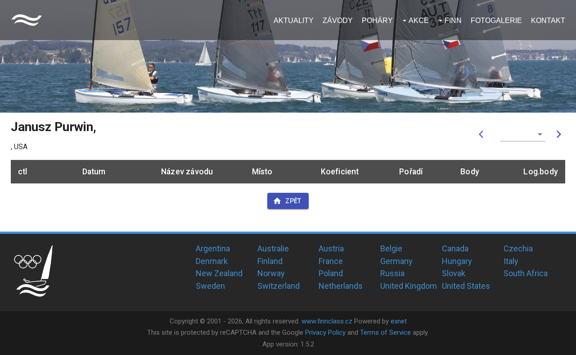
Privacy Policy (325, 332)
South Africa (526, 273)
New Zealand (219, 273)
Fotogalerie (496, 20)
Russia (392, 273)
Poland (331, 273)
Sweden (210, 286)
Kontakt (548, 20)
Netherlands (341, 286)
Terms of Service (385, 332)
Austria (331, 248)
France (331, 261)
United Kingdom (408, 286)
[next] (559, 134)
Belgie (391, 248)
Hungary (457, 261)
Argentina (213, 248)
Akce (419, 20)
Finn (453, 20)
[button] (522, 134)
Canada (455, 248)
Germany (396, 261)
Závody (338, 20)
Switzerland (278, 286)
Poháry (377, 20)
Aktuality (294, 20)
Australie (273, 248)
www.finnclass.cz (327, 321)
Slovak (453, 273)
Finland (270, 261)
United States (466, 286)
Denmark (212, 261)
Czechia (518, 248)
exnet (399, 321)
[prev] (483, 134)
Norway (271, 273)
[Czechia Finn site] (26, 20)
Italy (511, 261)
